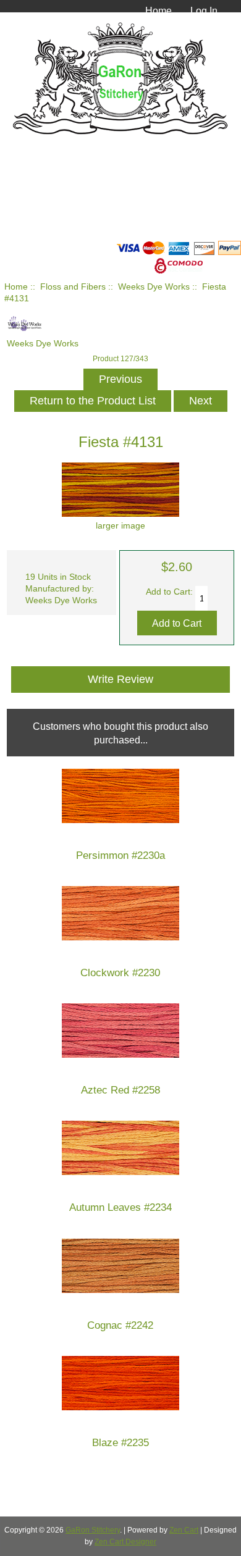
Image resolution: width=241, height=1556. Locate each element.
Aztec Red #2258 (120, 1090)
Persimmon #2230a (120, 855)
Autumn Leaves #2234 (120, 1207)
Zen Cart (183, 1530)
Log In (204, 10)
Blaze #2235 (120, 1443)
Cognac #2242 (120, 1325)
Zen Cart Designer (125, 1541)
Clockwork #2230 (120, 973)
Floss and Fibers (73, 286)
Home (158, 10)
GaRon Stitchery (93, 1530)
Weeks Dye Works (154, 286)
